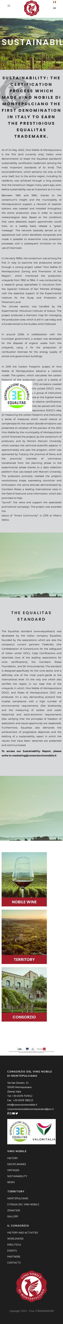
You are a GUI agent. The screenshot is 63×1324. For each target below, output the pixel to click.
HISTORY (12, 1158)
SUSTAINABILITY (17, 1176)
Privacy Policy (40, 1315)
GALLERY (12, 1216)
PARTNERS (13, 1256)
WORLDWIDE (15, 1238)
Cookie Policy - (24, 1315)
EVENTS (12, 1250)
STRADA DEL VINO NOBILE (23, 1204)
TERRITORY (24, 959)
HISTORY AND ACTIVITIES (22, 1232)
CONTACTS (14, 1262)
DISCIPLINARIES (16, 1164)
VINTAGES (13, 1170)
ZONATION (13, 1210)
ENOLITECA (14, 1244)
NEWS (11, 1182)
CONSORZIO (24, 1017)
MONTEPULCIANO (17, 1198)
